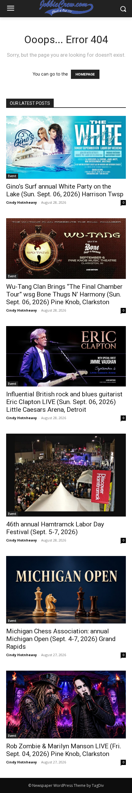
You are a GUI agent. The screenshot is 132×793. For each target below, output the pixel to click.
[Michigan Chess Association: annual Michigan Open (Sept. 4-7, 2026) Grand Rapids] (66, 589)
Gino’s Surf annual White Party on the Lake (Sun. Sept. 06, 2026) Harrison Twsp (64, 190)
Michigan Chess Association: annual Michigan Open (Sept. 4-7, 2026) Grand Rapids (61, 638)
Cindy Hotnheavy (21, 202)
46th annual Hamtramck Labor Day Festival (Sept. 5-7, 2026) (55, 528)
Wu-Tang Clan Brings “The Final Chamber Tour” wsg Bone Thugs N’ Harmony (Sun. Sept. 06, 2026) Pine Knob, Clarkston (64, 294)
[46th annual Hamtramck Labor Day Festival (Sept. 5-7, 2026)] (66, 475)
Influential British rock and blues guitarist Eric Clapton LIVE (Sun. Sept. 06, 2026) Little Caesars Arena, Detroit (64, 401)
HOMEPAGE (85, 74)
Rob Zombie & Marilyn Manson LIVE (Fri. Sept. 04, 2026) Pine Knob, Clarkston (63, 750)
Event (12, 176)
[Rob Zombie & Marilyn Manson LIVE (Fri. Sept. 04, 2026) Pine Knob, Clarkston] (66, 704)
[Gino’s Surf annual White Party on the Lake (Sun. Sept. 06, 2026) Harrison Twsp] (66, 147)
